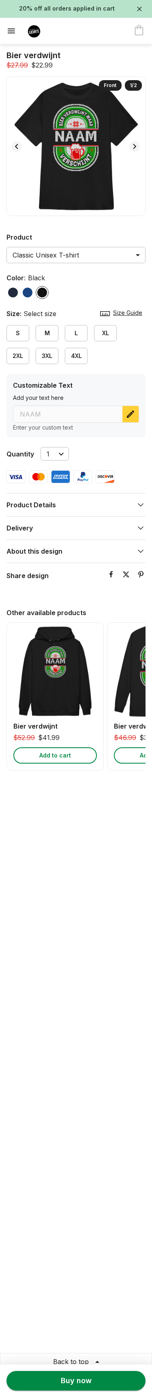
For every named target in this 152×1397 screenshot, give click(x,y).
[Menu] (13, 31)
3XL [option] (47, 355)
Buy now (76, 1380)
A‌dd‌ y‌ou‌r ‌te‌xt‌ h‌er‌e (38, 397)
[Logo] (53, 31)
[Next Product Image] (134, 146)
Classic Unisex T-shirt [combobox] (46, 255)
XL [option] (105, 333)
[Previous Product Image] (16, 146)
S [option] (18, 333)
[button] (76, 505)
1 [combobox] (48, 454)
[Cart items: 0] (139, 31)
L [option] (76, 333)
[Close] (139, 9)
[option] (12, 292)
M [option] (47, 333)
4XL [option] (76, 355)
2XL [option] (18, 355)
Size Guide (127, 312)
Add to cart (55, 755)
